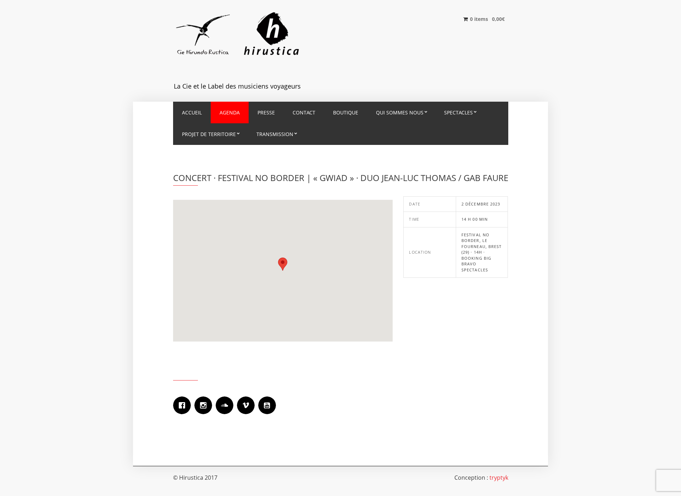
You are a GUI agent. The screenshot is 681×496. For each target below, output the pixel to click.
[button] (282, 264)
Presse (266, 112)
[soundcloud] (226, 405)
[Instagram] (205, 405)
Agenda (230, 112)
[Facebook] (183, 405)
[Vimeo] (247, 405)
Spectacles (458, 112)
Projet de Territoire (209, 134)
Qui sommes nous (399, 112)
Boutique (345, 112)
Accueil (192, 112)
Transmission (274, 134)
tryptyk (498, 477)
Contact (304, 112)
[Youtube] (268, 405)
